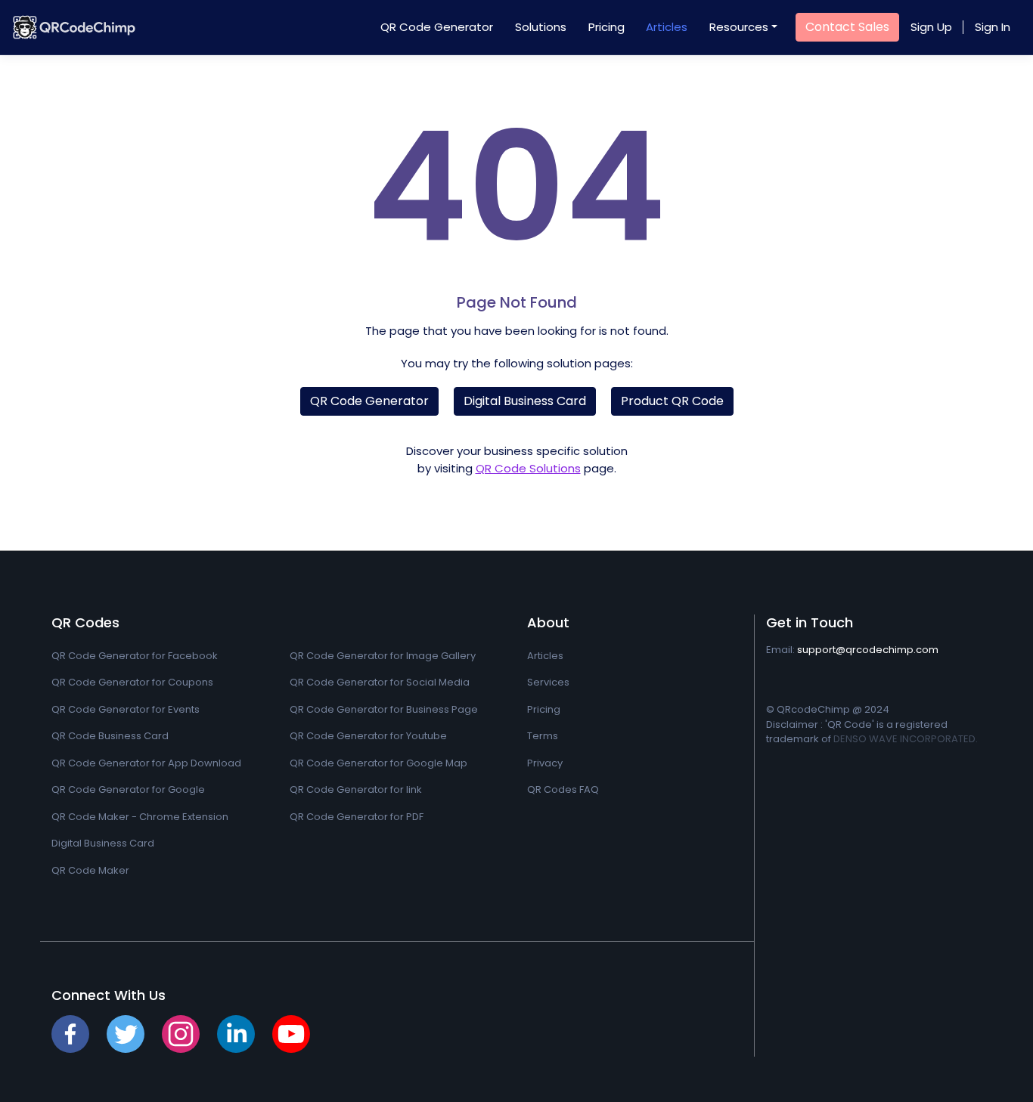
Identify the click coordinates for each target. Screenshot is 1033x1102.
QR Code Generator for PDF (356, 816)
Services (548, 682)
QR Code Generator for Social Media (380, 682)
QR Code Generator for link (356, 789)
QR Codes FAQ (563, 789)
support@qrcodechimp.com (867, 649)
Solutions (540, 27)
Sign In (992, 27)
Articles (666, 27)
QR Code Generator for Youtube (368, 736)
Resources (738, 27)
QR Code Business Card (110, 736)
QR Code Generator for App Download (146, 763)
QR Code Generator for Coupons (132, 682)
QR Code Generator (436, 27)
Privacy (545, 763)
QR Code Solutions (528, 468)
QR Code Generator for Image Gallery (383, 656)
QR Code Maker (90, 870)
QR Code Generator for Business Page (384, 709)
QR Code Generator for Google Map (378, 763)
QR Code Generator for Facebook (134, 656)
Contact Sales (847, 27)
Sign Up (931, 27)
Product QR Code (672, 401)
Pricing (606, 27)
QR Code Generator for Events (125, 709)
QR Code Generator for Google (128, 789)
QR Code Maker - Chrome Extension (139, 816)
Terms (542, 736)
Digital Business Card (525, 401)
